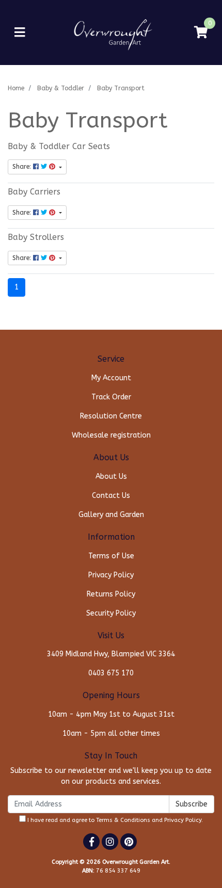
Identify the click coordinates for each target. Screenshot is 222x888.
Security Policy (111, 613)
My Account (111, 378)
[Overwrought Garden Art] (111, 32)
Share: (22, 166)
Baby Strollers (36, 237)
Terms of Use (111, 556)
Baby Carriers (34, 192)
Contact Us (111, 495)
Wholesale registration (111, 435)
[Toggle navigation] (19, 32)
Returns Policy (111, 594)
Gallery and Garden (111, 514)
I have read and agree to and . (114, 820)
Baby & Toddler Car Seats (59, 146)
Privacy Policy (111, 575)
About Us (111, 476)
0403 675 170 (111, 673)
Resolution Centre (111, 416)
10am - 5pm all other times (111, 733)
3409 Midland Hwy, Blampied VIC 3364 (111, 654)
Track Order (111, 397)
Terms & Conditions (123, 820)
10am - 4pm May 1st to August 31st (111, 714)
